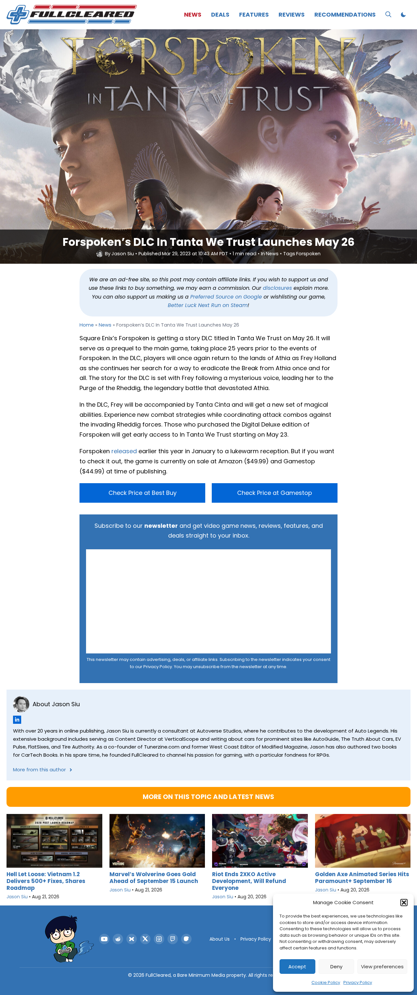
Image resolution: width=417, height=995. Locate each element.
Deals (220, 14)
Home (86, 325)
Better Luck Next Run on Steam (208, 305)
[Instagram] (159, 939)
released (124, 451)
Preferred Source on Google (226, 297)
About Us (219, 939)
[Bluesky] (131, 939)
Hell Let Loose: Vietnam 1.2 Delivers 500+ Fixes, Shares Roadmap (46, 881)
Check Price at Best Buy (142, 493)
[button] (404, 902)
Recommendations (345, 14)
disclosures (277, 288)
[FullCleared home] (69, 939)
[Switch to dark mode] (403, 14)
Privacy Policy (357, 982)
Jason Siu (122, 254)
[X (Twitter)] (145, 939)
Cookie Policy (325, 982)
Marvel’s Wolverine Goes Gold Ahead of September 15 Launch (153, 877)
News (192, 14)
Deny (336, 966)
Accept (297, 966)
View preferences (382, 966)
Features (254, 14)
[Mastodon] (186, 939)
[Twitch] (172, 939)
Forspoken (308, 254)
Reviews (292, 14)
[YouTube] (104, 939)
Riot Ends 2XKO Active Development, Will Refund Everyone (249, 881)
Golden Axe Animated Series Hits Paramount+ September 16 (362, 877)
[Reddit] (118, 939)
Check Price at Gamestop (274, 493)
